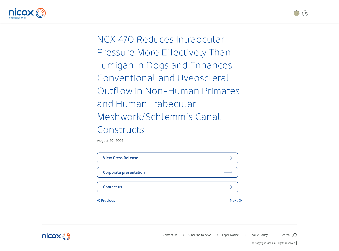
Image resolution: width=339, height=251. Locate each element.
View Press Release (120, 158)
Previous (107, 201)
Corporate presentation (124, 172)
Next (234, 201)
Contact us (112, 187)
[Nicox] (27, 13)
